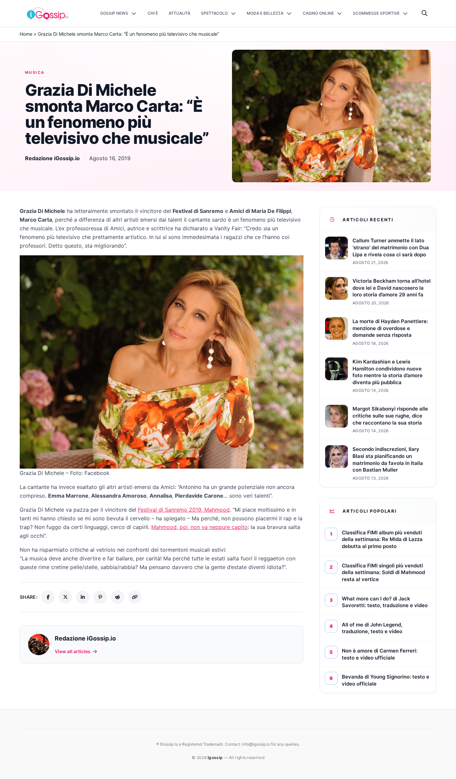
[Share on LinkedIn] (82, 597)
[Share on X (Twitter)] (65, 597)
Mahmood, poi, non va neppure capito (199, 527)
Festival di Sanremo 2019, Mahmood (184, 509)
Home (26, 34)
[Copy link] (135, 597)
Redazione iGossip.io (52, 158)
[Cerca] (424, 13)
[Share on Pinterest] (100, 597)
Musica (35, 72)
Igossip (216, 757)
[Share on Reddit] (117, 597)
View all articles (72, 651)
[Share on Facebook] (48, 597)
